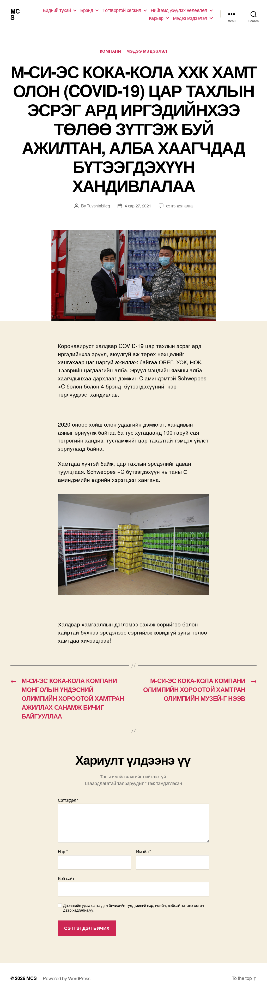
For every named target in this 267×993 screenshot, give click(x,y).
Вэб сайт (66, 878)
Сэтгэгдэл (68, 800)
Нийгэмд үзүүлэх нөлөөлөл (179, 10)
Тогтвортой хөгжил (121, 10)
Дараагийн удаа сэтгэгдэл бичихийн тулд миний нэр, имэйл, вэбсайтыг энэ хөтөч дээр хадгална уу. (133, 908)
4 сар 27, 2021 (138, 206)
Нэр (63, 851)
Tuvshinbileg (98, 206)
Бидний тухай (57, 10)
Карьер (156, 18)
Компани (110, 51)
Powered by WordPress (66, 978)
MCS (15, 14)
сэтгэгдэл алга (179, 206)
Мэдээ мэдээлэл (190, 18)
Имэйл (143, 851)
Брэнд (86, 10)
